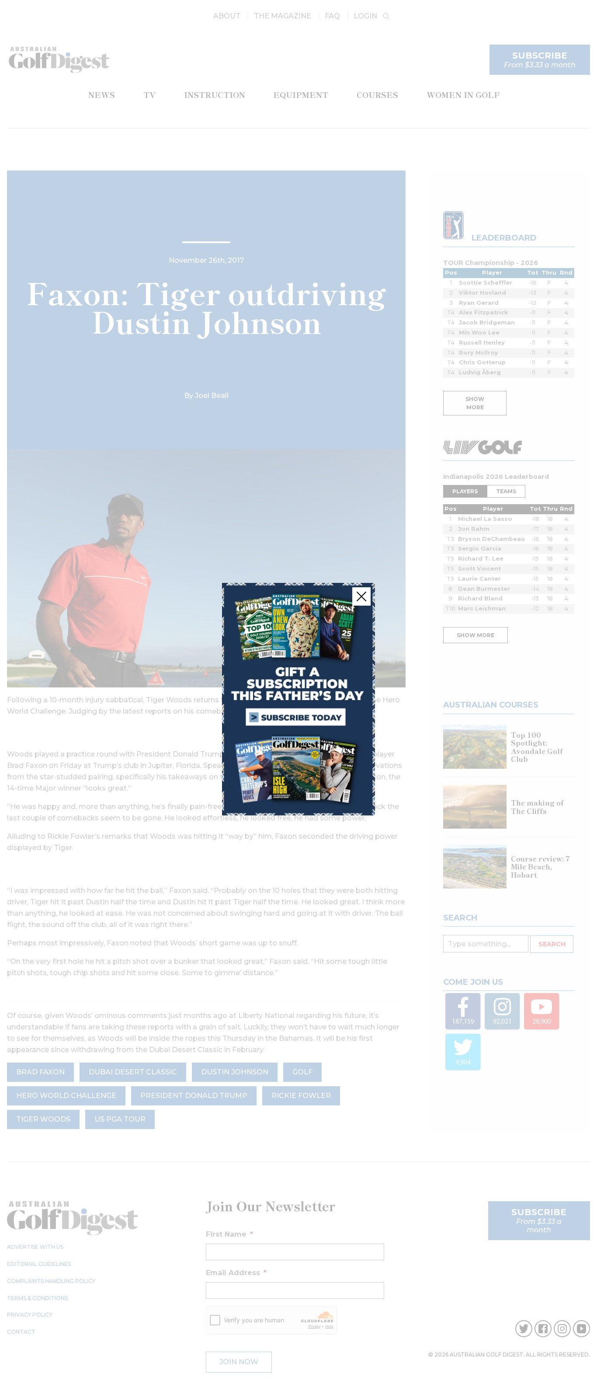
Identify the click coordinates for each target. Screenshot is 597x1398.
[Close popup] (361, 596)
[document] (298, 699)
